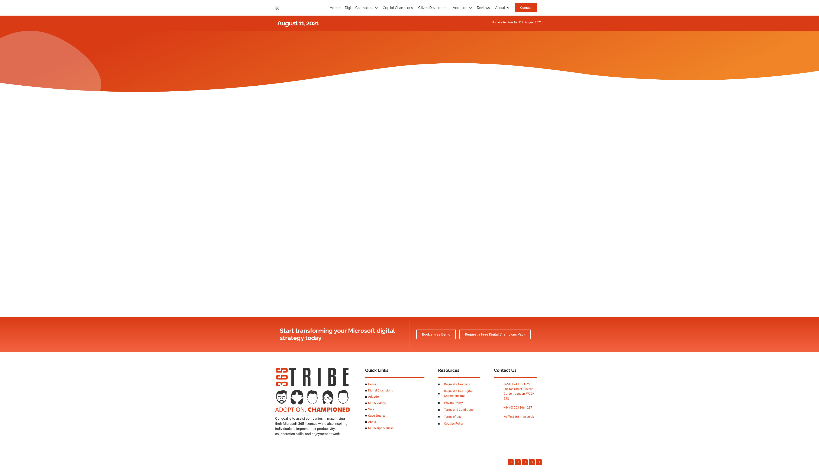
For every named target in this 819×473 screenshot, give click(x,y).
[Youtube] (539, 462)
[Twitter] (525, 462)
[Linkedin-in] (532, 462)
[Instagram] (518, 462)
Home (335, 8)
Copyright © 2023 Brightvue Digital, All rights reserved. (309, 462)
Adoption (460, 8)
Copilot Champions (398, 8)
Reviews (483, 8)
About (500, 8)
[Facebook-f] (511, 462)
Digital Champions (359, 8)
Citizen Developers (432, 8)
